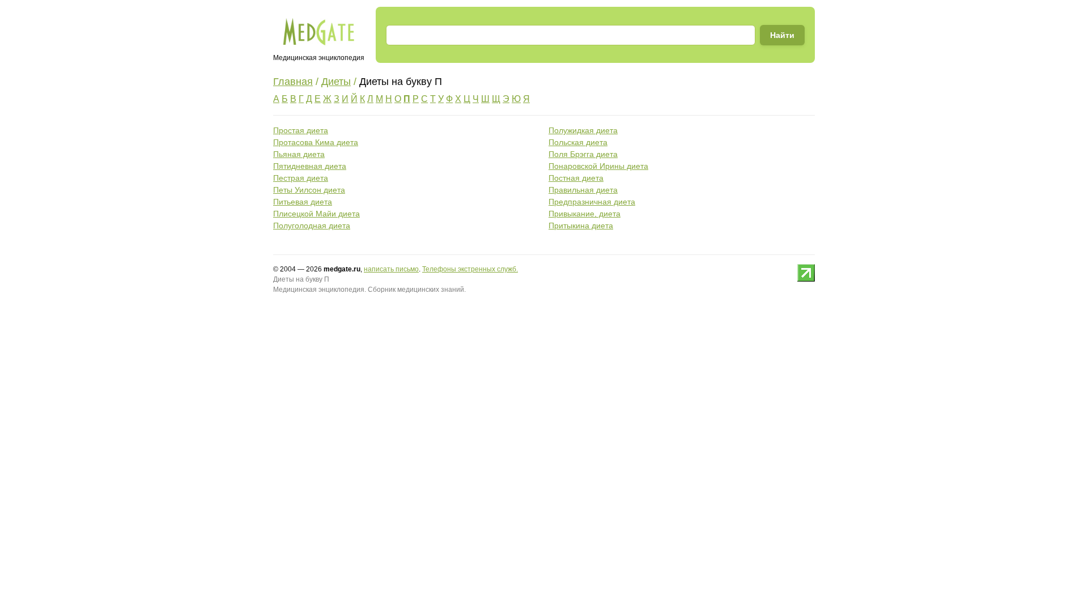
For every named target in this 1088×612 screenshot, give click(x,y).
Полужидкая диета (583, 130)
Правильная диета (583, 189)
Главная (293, 81)
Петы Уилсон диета (309, 189)
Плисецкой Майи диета (316, 213)
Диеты (336, 81)
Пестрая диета (300, 177)
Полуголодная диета (311, 225)
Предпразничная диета (592, 201)
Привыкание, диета (584, 213)
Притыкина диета (581, 225)
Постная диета (576, 177)
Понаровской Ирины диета (598, 166)
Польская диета (578, 142)
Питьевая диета (302, 201)
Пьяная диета (299, 154)
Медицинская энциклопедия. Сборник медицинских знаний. (369, 290)
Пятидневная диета (309, 166)
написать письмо (391, 269)
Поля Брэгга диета (583, 154)
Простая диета (300, 130)
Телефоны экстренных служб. (470, 269)
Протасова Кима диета (315, 142)
